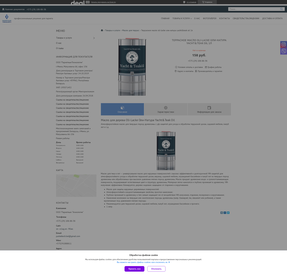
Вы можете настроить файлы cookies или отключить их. (142, 262)
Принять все (134, 269)
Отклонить (156, 269)
